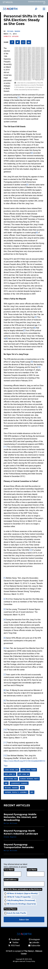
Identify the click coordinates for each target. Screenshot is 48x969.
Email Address (11, 879)
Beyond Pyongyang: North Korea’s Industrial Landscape (21, 832)
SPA (22, 788)
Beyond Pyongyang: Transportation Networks (19, 846)
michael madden (11, 788)
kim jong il (10, 774)
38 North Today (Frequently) (19, 897)
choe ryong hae (11, 770)
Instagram (35, 939)
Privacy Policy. (30, 961)
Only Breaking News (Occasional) (21, 900)
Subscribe (35, 945)
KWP (6, 783)
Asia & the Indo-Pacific (16, 913)
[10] (39, 367)
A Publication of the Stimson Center (36, 1)
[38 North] (24, 934)
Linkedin (35, 942)
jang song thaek (28, 770)
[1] (18, 97)
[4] (37, 232)
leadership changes (19, 783)
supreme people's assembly (16, 792)
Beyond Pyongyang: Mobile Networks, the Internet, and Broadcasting (20, 817)
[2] (32, 153)
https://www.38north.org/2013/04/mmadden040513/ (24, 761)
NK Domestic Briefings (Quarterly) (21, 904)
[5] (36, 317)
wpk (32, 792)
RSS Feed (15, 945)
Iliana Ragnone (10, 837)
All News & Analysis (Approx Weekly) (22, 893)
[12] (30, 550)
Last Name (32, 870)
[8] (7, 339)
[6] (35, 328)
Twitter (15, 942)
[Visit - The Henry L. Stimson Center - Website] (12, 2)
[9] (32, 362)
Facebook (15, 939)
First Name (9, 870)
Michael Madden (13, 31)
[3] (27, 185)
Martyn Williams (10, 823)
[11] (5, 447)
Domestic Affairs (11, 36)
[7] (24, 330)
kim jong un (23, 774)
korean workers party (29, 779)
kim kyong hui (11, 779)
